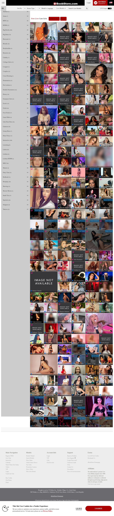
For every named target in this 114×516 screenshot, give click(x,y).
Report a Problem (71, 456)
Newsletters (70, 469)
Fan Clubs (29, 465)
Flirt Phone (9, 480)
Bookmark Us (91, 458)
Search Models (30, 458)
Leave (79, 508)
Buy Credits (9, 478)
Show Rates (29, 460)
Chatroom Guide (71, 462)
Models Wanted (30, 456)
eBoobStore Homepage (94, 462)
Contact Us (70, 467)
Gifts (48, 460)
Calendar (8, 462)
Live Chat (8, 458)
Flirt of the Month (31, 471)
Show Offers (29, 469)
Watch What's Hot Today (12, 465)
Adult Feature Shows (31, 462)
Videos (7, 467)
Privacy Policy (47, 511)
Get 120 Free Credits (93, 456)
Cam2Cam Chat (10, 474)
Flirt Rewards (50, 462)
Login (89, 3)
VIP (7, 469)
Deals (7, 482)
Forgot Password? (72, 460)
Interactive (8, 460)
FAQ (68, 465)
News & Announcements (73, 471)
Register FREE (10, 456)
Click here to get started (94, 484)
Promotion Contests (31, 467)
